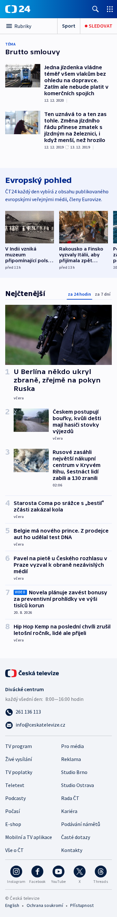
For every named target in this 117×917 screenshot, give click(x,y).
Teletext (14, 785)
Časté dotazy (75, 837)
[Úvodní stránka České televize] (32, 673)
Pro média (72, 746)
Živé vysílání (18, 759)
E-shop (13, 824)
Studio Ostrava (77, 785)
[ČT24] (17, 9)
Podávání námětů (80, 824)
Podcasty (15, 798)
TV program (18, 746)
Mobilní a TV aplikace (28, 837)
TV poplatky (18, 772)
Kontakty (71, 850)
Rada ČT (70, 798)
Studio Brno (74, 772)
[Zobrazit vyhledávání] (95, 9)
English (12, 905)
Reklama (71, 759)
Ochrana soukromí (45, 905)
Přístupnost (82, 905)
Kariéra (69, 811)
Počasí (12, 811)
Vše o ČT (14, 850)
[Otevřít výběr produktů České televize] (110, 9)
